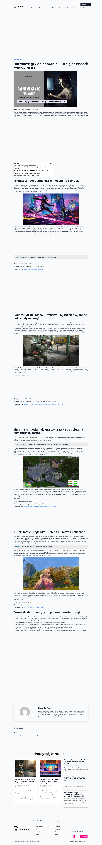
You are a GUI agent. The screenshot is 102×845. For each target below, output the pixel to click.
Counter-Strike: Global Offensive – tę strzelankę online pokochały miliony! (30, 167)
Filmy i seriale (39, 826)
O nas (87, 7)
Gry (40, 7)
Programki (16, 59)
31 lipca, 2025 (51, 785)
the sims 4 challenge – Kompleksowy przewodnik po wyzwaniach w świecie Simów (74, 794)
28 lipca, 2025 (75, 798)
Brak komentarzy (18, 786)
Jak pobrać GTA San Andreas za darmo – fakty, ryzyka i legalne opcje (49, 781)
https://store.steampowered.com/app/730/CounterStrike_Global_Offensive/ (43, 404)
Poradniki (59, 7)
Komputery (33, 7)
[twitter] (81, 708)
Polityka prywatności (75, 841)
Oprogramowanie (60, 832)
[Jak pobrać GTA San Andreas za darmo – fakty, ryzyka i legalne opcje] (50, 768)
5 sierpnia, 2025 (26, 785)
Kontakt (82, 7)
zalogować (22, 736)
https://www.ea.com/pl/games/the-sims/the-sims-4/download (39, 506)
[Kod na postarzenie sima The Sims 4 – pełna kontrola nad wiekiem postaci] (25, 768)
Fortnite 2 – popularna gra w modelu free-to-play (27, 165)
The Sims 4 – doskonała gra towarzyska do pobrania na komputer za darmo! (31, 170)
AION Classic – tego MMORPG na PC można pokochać (28, 173)
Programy (46, 7)
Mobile (52, 7)
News (27, 7)
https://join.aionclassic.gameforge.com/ (34, 607)
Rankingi (75, 7)
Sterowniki (58, 829)
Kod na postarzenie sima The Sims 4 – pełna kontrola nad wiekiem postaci (25, 781)
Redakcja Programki (18, 785)
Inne (37, 837)
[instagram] (84, 708)
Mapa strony (85, 841)
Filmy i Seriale (67, 7)
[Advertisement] (51, 21)
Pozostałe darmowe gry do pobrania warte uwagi (27, 175)
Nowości (38, 824)
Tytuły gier (58, 834)
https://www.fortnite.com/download (33, 269)
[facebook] (77, 708)
